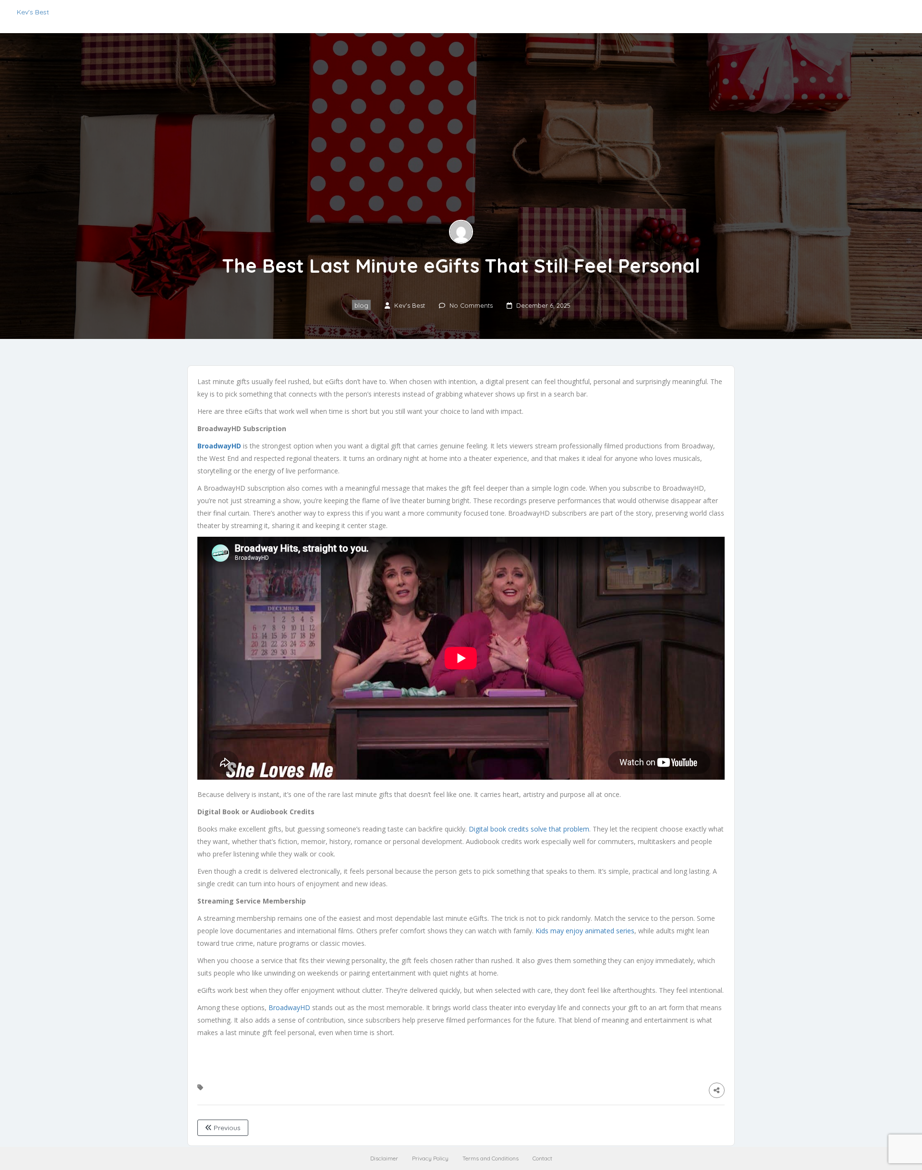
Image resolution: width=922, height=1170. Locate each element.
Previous (226, 1127)
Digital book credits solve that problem (529, 828)
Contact (542, 1158)
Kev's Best (33, 12)
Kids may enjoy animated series (584, 930)
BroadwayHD (289, 1007)
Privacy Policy (430, 1158)
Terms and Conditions (490, 1158)
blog (361, 305)
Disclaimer (384, 1158)
